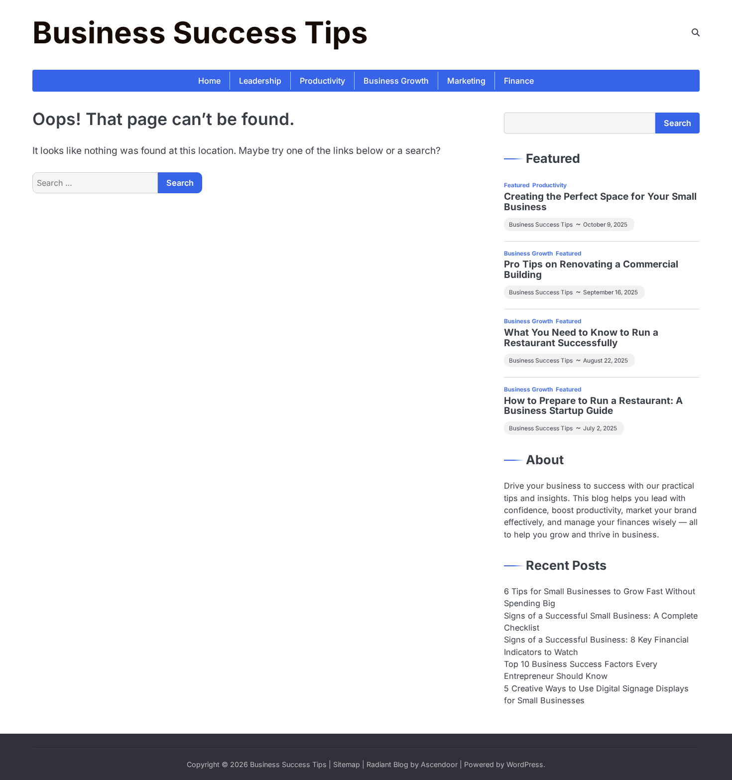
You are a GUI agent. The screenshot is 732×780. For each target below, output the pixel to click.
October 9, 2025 (605, 224)
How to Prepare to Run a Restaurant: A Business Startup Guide (593, 406)
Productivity (322, 81)
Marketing (466, 81)
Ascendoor (439, 764)
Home (209, 81)
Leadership (260, 81)
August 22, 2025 (605, 360)
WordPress (524, 764)
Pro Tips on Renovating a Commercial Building (591, 270)
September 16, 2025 (610, 292)
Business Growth (396, 81)
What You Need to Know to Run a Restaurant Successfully (581, 338)
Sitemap (346, 764)
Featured (516, 185)
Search (677, 123)
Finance (519, 81)
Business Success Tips (200, 32)
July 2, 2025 (600, 428)
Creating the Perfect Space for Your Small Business (600, 202)
